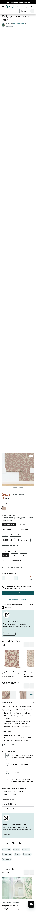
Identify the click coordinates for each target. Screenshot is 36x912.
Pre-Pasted (23, 524)
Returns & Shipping (18, 804)
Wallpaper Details (10, 545)
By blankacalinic (28, 676)
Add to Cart (17, 593)
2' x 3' (5, 560)
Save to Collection (17, 599)
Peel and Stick (8, 524)
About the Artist (18, 809)
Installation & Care (18, 799)
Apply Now (7, 835)
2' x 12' (5, 555)
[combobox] (24, 11)
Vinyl (5, 535)
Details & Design (18, 702)
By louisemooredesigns (8, 676)
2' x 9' (14, 555)
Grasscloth (15, 535)
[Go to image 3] (15, 487)
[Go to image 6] (19, 487)
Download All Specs (10, 745)
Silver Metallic (23, 540)
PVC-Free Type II (23, 530)
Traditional (7, 530)
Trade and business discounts (18, 2)
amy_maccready (18, 24)
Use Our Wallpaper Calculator (14, 567)
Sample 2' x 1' (17, 560)
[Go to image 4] (16, 487)
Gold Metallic (8, 540)
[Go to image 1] (13, 487)
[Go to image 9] (22, 487)
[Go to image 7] (20, 487)
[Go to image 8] (21, 487)
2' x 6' (24, 555)
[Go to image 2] (14, 487)
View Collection (9, 634)
